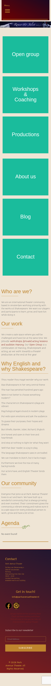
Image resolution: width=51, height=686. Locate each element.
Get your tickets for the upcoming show (25, 614)
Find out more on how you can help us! (25, 619)
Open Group (35, 344)
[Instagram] (16, 605)
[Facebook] (8, 605)
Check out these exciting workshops (25, 616)
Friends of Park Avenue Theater (25, 622)
